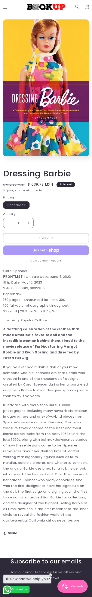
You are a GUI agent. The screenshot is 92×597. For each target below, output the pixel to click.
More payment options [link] (46, 260)
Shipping (9, 190)
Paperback (18, 206)
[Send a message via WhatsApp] (7, 590)
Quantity (9, 214)
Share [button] (12, 533)
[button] (5, 7)
